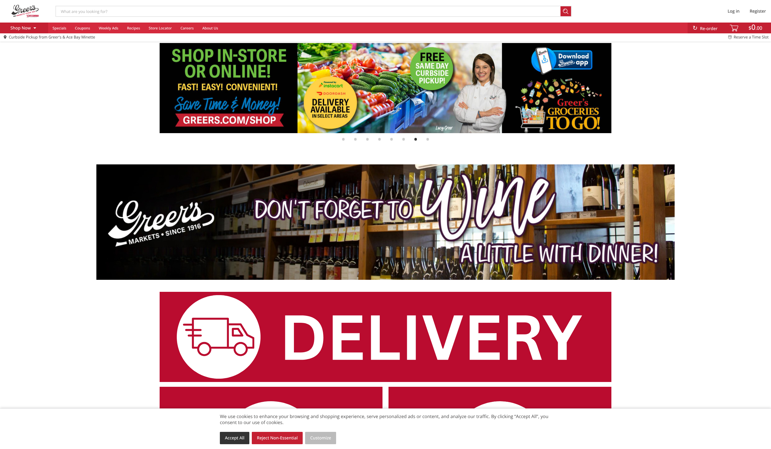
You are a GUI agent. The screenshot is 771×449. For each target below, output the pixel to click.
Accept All (235, 438)
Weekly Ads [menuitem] (108, 28)
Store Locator (160, 28)
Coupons (82, 28)
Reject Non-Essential (277, 438)
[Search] (566, 11)
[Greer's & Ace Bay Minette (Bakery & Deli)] (25, 11)
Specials (59, 28)
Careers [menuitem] (187, 28)
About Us (210, 28)
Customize (320, 438)
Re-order (708, 29)
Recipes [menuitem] (133, 28)
